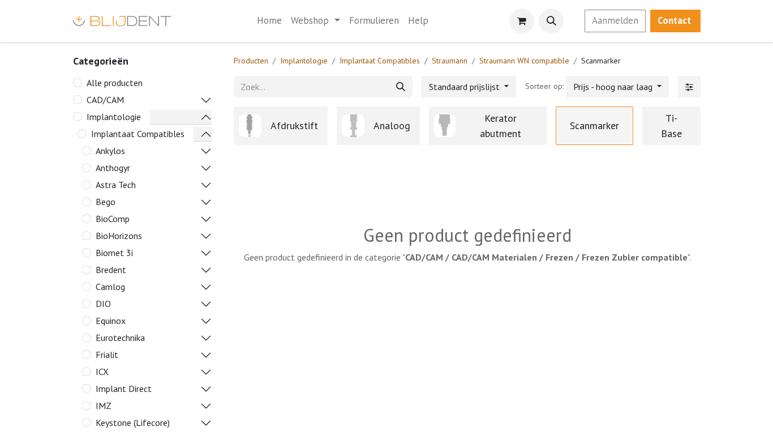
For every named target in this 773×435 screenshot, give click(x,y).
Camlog (110, 286)
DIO (103, 303)
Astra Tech (116, 184)
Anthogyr (113, 167)
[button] (551, 20)
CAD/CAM (105, 99)
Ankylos (110, 150)
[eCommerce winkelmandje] (521, 20)
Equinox (111, 320)
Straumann (449, 61)
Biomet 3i (114, 252)
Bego (105, 201)
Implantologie (114, 116)
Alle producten (115, 82)
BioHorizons (119, 235)
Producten (251, 61)
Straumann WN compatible (524, 61)
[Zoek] (401, 86)
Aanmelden (615, 20)
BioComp (113, 218)
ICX (102, 371)
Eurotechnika (120, 337)
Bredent (111, 269)
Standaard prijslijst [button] (465, 86)
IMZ (103, 405)
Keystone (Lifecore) (133, 422)
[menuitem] (269, 21)
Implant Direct (124, 388)
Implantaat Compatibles (137, 133)
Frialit (107, 354)
